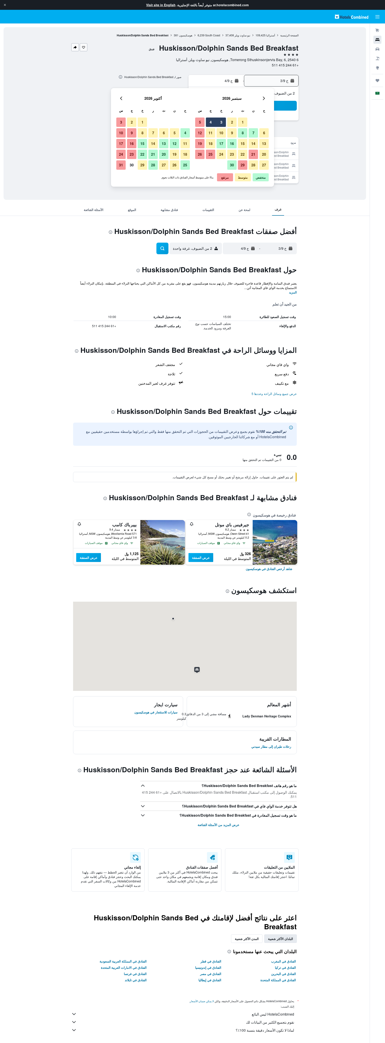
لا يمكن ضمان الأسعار (202, 1001)
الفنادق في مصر (210, 973)
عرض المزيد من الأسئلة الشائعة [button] (218, 824)
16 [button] (232, 143)
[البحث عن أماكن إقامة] (377, 39)
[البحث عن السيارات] (377, 49)
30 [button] (232, 164)
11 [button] (211, 132)
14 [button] (253, 143)
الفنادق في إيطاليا (210, 980)
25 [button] (211, 154)
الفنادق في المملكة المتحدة (278, 980)
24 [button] (221, 154)
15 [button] (243, 143)
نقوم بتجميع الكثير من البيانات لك (270, 1022)
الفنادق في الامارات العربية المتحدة (124, 967)
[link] (269, 568)
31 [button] (121, 164)
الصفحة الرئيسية (289, 35)
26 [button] (200, 154)
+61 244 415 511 (285, 65)
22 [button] (243, 154)
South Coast (212, 35)
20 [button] (264, 154)
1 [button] (243, 122)
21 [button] (253, 154)
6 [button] (264, 132)
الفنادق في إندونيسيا (208, 967)
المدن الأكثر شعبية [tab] (247, 938)
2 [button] (232, 122)
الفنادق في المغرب (283, 961)
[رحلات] (377, 80)
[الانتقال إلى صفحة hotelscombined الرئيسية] (351, 16)
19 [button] (200, 143)
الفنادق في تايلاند (136, 980)
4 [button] (211, 122)
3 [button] (221, 122)
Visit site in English (161, 5)
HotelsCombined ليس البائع (273, 1014)
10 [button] (221, 132)
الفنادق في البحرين (283, 973)
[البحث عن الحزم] (377, 58)
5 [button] (200, 122)
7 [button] (253, 132)
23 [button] (232, 154)
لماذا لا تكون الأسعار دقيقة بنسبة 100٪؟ (265, 1030)
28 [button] (253, 164)
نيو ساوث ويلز (242, 35)
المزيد (293, 292)
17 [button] (221, 143)
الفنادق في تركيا (285, 967)
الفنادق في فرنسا (135, 973)
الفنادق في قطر (211, 961)
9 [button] (232, 132)
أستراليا (270, 35)
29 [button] (243, 164)
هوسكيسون (185, 35)
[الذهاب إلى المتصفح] (377, 67)
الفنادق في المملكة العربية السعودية (123, 961)
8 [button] (243, 132)
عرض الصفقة (201, 557)
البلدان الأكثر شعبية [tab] (280, 938)
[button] (5, 5)
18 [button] (211, 143)
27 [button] (264, 164)
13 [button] (264, 143)
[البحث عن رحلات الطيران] (377, 30)
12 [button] (200, 132)
